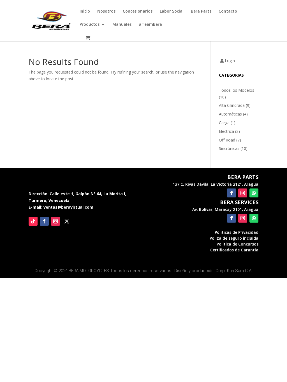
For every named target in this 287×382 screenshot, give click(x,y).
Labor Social (172, 11)
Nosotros (106, 11)
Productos (89, 24)
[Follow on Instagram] (55, 221)
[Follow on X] (66, 221)
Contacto (228, 11)
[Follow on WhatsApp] (253, 192)
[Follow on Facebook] (44, 221)
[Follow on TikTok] (33, 221)
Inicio (85, 11)
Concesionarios (137, 11)
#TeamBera (150, 24)
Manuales (121, 24)
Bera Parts (201, 11)
